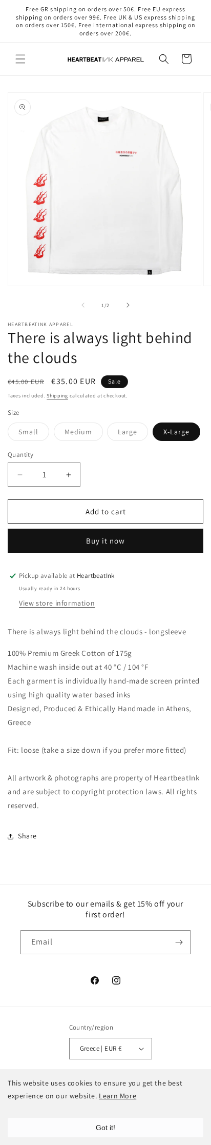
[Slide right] (128, 305)
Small (33, 434)
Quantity (20, 454)
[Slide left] (83, 305)
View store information (57, 603)
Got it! (105, 1127)
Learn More (117, 1095)
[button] (20, 59)
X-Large (176, 431)
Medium (84, 434)
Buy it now (105, 541)
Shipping (57, 395)
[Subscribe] (178, 942)
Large (133, 434)
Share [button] (27, 835)
